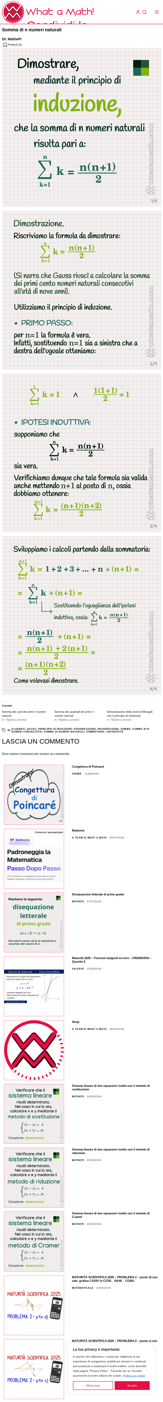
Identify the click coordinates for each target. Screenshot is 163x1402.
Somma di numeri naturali (64, 731)
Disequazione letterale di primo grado (98, 894)
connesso (26, 754)
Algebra (18, 729)
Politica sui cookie (134, 1375)
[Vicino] (152, 1345)
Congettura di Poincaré (88, 766)
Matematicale (82, 1288)
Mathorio (78, 830)
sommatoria (95, 731)
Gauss (31, 729)
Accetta (132, 1385)
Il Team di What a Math (89, 837)
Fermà (77, 773)
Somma (125, 729)
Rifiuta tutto (93, 1385)
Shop (75, 1022)
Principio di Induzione (55, 729)
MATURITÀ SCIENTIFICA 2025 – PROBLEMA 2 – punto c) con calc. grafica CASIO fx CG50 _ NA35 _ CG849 (114, 1342)
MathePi (78, 901)
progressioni (108, 729)
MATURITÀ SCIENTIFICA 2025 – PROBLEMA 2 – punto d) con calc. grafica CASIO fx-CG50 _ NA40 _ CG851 (114, 1278)
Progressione (85, 729)
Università (115, 731)
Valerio (78, 968)
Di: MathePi (11, 39)
